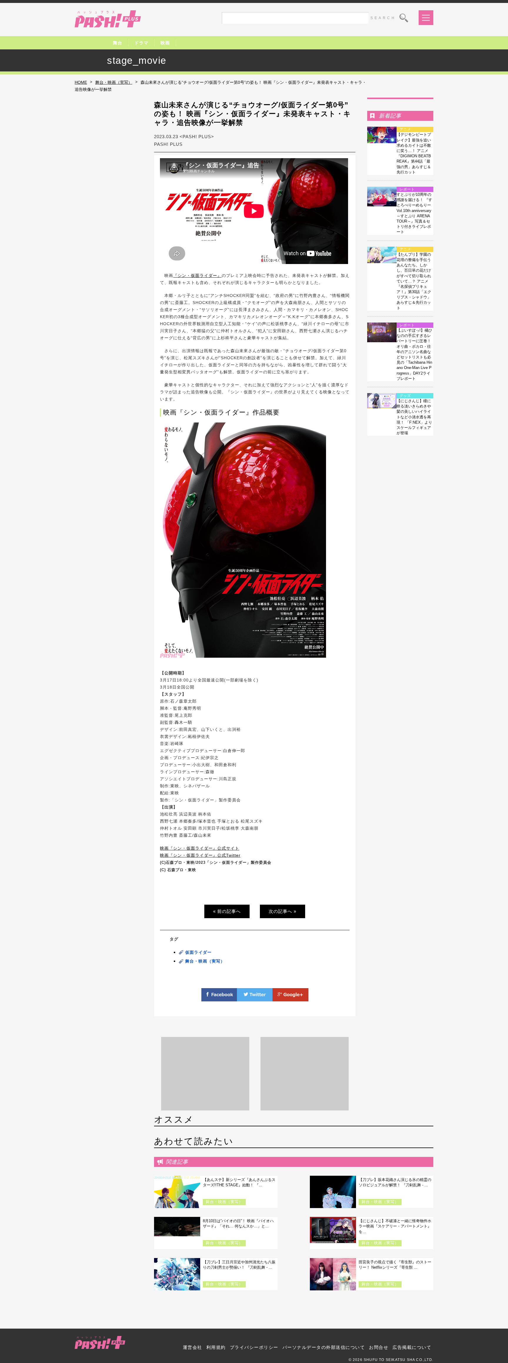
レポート (407, 189)
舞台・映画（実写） (113, 82)
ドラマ (141, 42)
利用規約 (216, 1347)
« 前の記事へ (227, 911)
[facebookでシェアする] (219, 997)
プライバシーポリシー (254, 1347)
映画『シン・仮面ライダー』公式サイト (199, 848)
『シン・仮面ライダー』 (197, 275)
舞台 (117, 42)
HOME (81, 82)
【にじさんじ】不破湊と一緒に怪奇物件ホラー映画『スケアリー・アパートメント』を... (395, 1226)
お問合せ (378, 1347)
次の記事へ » (282, 911)
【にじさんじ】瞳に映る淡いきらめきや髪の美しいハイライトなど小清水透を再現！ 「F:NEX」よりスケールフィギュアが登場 (414, 417)
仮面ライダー (198, 952)
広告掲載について (411, 1347)
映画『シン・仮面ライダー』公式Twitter (200, 855)
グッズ (405, 396)
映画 (165, 42)
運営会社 (192, 1347)
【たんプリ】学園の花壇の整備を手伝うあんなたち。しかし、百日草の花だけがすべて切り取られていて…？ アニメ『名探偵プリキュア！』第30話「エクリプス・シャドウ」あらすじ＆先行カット (414, 281)
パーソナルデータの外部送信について (324, 1347)
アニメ (405, 129)
